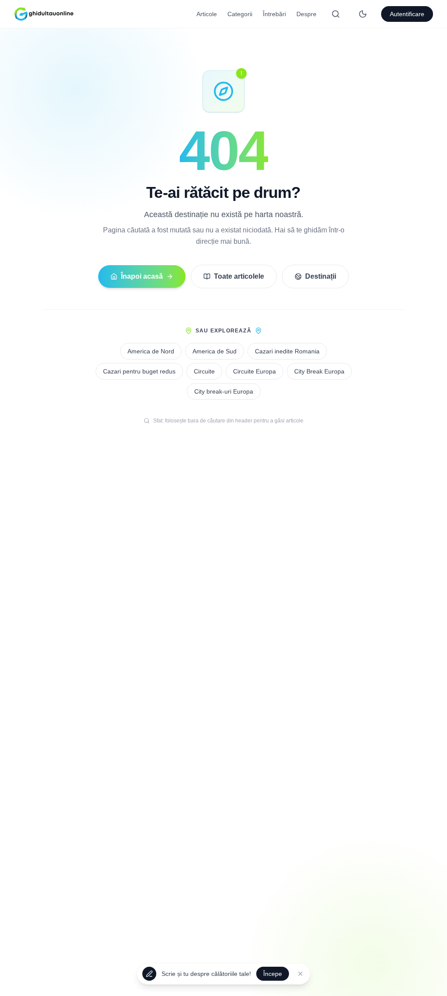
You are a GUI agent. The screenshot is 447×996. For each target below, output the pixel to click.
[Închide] (300, 974)
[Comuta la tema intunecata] (363, 14)
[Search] (335, 14)
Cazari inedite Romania (287, 351)
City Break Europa (319, 371)
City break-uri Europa (223, 391)
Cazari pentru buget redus (139, 371)
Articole (206, 13)
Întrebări (274, 13)
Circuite (204, 371)
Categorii (239, 13)
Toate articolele (239, 276)
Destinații (320, 276)
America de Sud (215, 351)
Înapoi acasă (142, 276)
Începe (272, 974)
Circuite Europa (254, 371)
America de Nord (150, 351)
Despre (306, 13)
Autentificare (407, 13)
